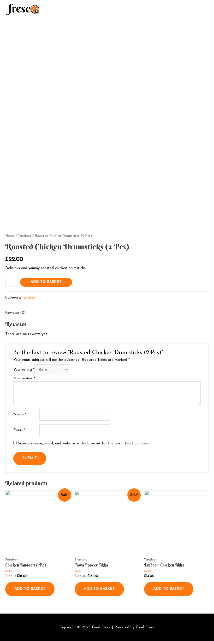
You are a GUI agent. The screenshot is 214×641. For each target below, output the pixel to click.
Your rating (23, 370)
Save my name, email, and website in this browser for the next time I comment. (84, 443)
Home (10, 236)
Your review (24, 378)
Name (19, 414)
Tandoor (24, 236)
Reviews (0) (15, 313)
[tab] (15, 313)
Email (19, 430)
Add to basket (46, 282)
